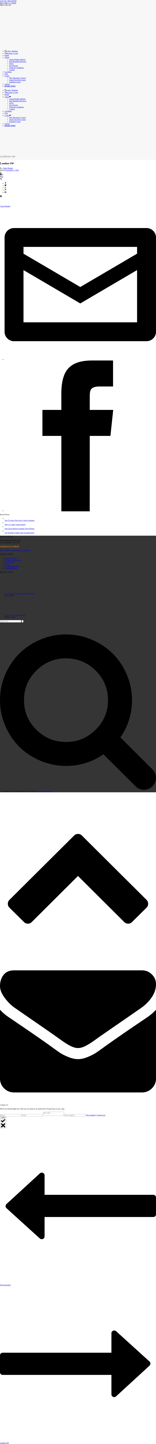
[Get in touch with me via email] (80, 359)
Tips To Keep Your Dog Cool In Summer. (20, 520)
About (7, 57)
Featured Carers (15, 82)
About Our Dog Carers (17, 80)
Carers (7, 76)
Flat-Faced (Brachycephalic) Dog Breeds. (20, 529)
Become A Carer (12, 53)
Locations (8, 72)
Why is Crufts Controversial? (15, 525)
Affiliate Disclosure (12, 566)
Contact (12, 70)
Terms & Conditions (16, 68)
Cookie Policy (26, 550)
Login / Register (12, 51)
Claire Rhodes (8, 168)
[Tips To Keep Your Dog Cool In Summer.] (13, 591)
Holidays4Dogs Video (13, 560)
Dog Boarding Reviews (17, 62)
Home (7, 55)
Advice (7, 84)
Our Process (13, 66)
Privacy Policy (5, 550)
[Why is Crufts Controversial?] (13, 613)
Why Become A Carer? (17, 78)
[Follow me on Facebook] (80, 511)
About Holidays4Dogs (17, 60)
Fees (6, 74)
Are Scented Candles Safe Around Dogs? (19, 533)
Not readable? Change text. (96, 1115)
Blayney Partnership (45, 791)
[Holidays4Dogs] (63, 47)
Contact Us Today (9, 546)
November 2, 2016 (12, 170)
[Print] (1, 196)
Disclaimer (16, 550)
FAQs (11, 64)
